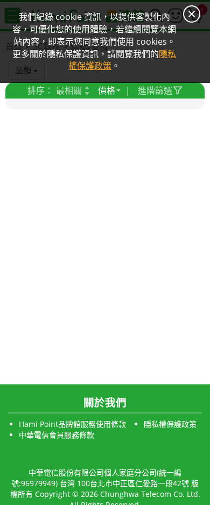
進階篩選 (155, 90)
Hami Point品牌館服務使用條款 (72, 424)
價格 (106, 90)
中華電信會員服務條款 (56, 435)
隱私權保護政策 (170, 424)
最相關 (69, 90)
